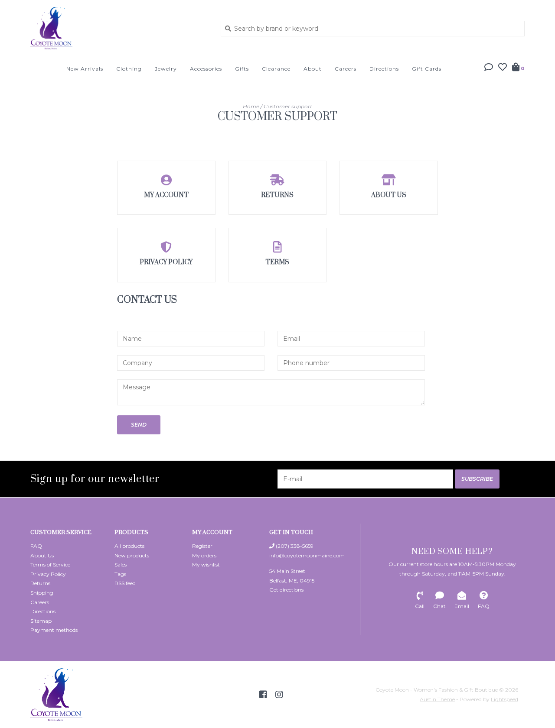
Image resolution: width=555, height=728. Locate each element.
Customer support (288, 106)
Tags (120, 574)
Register (202, 546)
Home (251, 106)
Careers (345, 68)
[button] (488, 68)
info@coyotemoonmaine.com (307, 555)
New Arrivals (84, 68)
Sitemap (41, 621)
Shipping (41, 592)
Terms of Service (50, 564)
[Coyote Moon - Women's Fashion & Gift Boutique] (119, 28)
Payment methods (54, 630)
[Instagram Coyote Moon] (279, 694)
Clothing (129, 68)
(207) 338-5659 (293, 546)
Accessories (206, 68)
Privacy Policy (48, 574)
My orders (204, 555)
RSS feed (125, 583)
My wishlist (206, 564)
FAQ (36, 546)
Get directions (286, 589)
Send (139, 424)
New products (131, 555)
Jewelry (166, 68)
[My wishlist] (502, 68)
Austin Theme (437, 699)
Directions (384, 68)
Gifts (242, 68)
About (313, 68)
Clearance (276, 68)
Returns (40, 583)
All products (129, 546)
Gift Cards (426, 68)
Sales (120, 564)
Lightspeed (504, 699)
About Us (42, 555)
